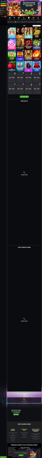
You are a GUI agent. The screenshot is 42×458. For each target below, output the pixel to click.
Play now (11, 31)
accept (21, 455)
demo (12, 34)
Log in (3, 3)
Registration (3, 5)
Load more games (24, 96)
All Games (3, 8)
